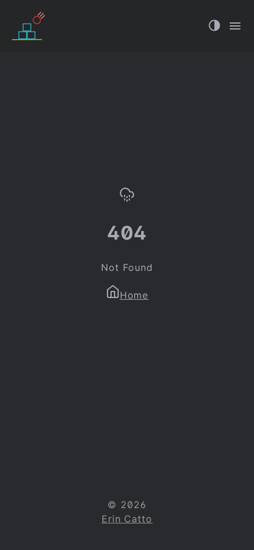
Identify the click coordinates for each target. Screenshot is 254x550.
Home (134, 295)
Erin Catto (127, 519)
